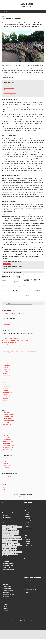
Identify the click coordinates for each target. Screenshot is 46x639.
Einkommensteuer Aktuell (8, 420)
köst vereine (5, 535)
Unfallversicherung (6, 545)
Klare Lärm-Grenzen (9, 89)
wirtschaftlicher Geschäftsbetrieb (10, 553)
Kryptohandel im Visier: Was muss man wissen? (16, 289)
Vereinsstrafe (5, 550)
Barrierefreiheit (6, 491)
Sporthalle (4, 543)
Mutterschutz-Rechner (8, 476)
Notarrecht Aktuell (7, 435)
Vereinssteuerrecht (7, 322)
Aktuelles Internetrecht (8, 416)
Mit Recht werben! (29, 594)
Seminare (27, 584)
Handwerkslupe (6, 375)
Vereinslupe (27, 4)
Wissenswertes (7, 263)
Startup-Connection (7, 478)
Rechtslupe (5, 390)
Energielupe (5, 371)
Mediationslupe (6, 388)
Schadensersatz (5, 540)
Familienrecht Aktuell (7, 422)
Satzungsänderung (17, 538)
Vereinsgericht (5, 547)
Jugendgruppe (5, 533)
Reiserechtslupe (6, 394)
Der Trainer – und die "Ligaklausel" (9, 342)
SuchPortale (27, 585)
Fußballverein (10, 528)
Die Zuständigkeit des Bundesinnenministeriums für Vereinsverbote (16, 340)
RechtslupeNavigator (7, 392)
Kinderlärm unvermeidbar (10, 93)
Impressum (5, 486)
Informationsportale (29, 580)
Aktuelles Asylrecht (7, 412)
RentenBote (5, 463)
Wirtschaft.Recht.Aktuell (8, 449)
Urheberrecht (15, 545)
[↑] (16, 99)
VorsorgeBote (6, 467)
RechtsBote (5, 461)
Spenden (15, 540)
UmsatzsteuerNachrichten (8, 445)
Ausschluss (14, 525)
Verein (19, 545)
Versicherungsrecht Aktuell (8, 447)
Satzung (11, 538)
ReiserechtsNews (7, 437)
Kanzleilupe (5, 384)
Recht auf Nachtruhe (9, 88)
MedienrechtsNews (7, 433)
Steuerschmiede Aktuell (8, 441)
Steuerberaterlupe (7, 396)
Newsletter (27, 582)
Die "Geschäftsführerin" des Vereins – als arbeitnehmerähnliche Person (17, 355)
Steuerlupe (5, 398)
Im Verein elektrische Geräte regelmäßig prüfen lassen (6, 277)
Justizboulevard (6, 430)
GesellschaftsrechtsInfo (8, 426)
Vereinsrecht (5, 320)
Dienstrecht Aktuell (7, 418)
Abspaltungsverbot (6, 525)
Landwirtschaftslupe (7, 386)
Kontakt (4, 484)
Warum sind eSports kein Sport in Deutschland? (38, 289)
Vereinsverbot (12, 550)
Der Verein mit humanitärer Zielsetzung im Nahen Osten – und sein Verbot (17, 344)
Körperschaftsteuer (13, 533)
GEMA (15, 528)
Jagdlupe (5, 382)
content (5, 268)
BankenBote (5, 457)
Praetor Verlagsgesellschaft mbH (29, 625)
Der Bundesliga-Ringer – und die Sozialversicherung (21, 333)
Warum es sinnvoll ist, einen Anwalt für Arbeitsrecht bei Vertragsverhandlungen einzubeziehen (17, 279)
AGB (4, 487)
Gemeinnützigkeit (14, 530)
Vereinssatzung (13, 548)
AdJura (26, 592)
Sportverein (10, 543)
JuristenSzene (6, 428)
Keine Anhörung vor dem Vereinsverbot (10, 338)
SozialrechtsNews (7, 439)
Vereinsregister (5, 548)
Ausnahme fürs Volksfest (9, 94)
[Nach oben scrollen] (44, 637)
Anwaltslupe (5, 363)
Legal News (5, 431)
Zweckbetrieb (5, 555)
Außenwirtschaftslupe (7, 365)
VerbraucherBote (6, 465)
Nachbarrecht (5, 538)
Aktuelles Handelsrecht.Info (9, 414)
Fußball (4, 528)
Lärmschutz (11, 535)
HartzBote (5, 459)
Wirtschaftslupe (6, 404)
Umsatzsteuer (17, 543)
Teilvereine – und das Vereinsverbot (9, 346)
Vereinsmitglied (13, 547)
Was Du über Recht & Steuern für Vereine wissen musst (38, 278)
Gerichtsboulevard (7, 424)
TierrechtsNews (6, 443)
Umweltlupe (5, 400)
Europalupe (5, 373)
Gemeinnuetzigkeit (6, 530)
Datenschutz (5, 489)
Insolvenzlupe (6, 379)
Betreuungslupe (6, 369)
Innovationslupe (6, 377)
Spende (11, 540)
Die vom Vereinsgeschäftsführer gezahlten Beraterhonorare (14, 349)
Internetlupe (5, 380)
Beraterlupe (5, 367)
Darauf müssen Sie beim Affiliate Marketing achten (27, 293)
